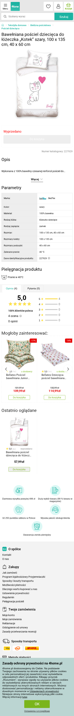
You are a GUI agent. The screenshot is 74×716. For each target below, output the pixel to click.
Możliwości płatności (14, 585)
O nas (5, 559)
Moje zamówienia (12, 619)
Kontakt (6, 555)
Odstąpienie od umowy (15, 627)
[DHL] (32, 648)
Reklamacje (8, 623)
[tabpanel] (37, 84)
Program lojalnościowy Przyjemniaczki (23, 577)
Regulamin (8, 597)
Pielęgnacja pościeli (13, 601)
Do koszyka (37, 139)
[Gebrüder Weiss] (17, 648)
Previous (6, 369)
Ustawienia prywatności (15, 593)
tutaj (24, 696)
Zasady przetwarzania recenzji (19, 631)
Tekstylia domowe (17, 25)
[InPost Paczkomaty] (7, 648)
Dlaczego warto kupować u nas (19, 589)
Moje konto (8, 615)
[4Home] (3, 25)
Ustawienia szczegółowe (37, 711)
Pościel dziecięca (10, 28)
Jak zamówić (9, 572)
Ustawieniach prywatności (44, 691)
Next (67, 369)
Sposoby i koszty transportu (18, 581)
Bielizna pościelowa (40, 25)
